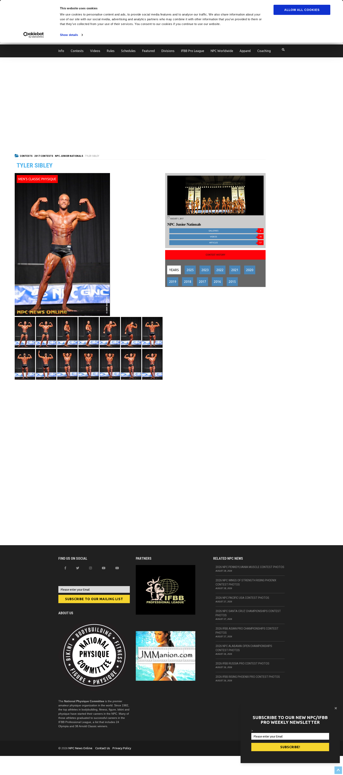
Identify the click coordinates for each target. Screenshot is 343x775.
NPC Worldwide (222, 51)
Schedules (128, 51)
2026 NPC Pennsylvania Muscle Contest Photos (250, 567)
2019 (172, 281)
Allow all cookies (302, 10)
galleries (235, 230)
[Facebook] (65, 568)
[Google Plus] (103, 568)
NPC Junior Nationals (69, 155)
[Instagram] (90, 568)
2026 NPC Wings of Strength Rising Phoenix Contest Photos (246, 582)
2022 (220, 270)
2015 (232, 281)
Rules (111, 51)
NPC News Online (80, 748)
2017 (202, 281)
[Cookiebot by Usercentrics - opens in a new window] (33, 35)
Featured (148, 51)
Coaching (264, 51)
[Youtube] (117, 568)
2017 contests (43, 155)
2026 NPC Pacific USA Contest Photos (242, 597)
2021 (234, 270)
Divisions (167, 51)
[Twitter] (77, 568)
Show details (69, 35)
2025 (190, 270)
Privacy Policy (121, 748)
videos (236, 236)
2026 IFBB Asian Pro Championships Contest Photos (247, 630)
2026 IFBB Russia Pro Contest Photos (242, 663)
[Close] (336, 708)
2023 (205, 270)
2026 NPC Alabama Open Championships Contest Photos (244, 648)
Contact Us (102, 748)
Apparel (245, 51)
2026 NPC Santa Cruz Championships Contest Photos (248, 613)
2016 (217, 281)
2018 (187, 281)
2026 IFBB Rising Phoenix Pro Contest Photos (248, 676)
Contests (77, 51)
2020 (249, 270)
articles (235, 242)
